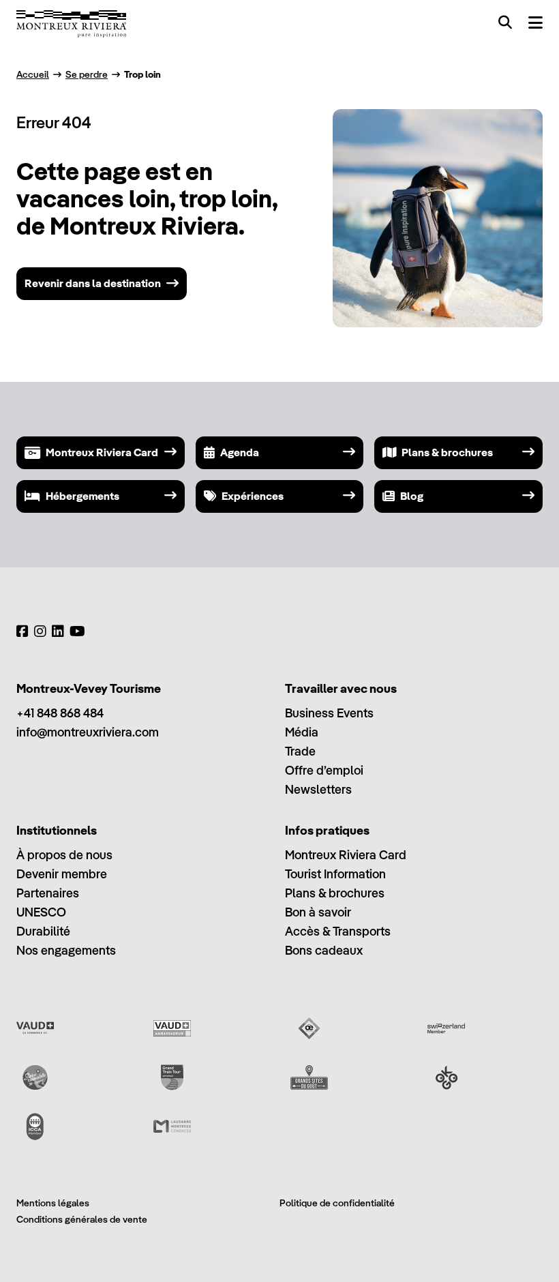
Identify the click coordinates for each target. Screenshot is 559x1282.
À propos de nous (64, 855)
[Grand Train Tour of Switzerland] (172, 1077)
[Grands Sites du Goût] (309, 1077)
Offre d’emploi (324, 770)
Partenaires (47, 893)
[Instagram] (40, 631)
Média (301, 732)
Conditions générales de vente (81, 1219)
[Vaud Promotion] (35, 1028)
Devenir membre (61, 874)
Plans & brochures (334, 893)
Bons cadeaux (324, 950)
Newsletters (318, 789)
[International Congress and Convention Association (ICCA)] (35, 1126)
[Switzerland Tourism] (446, 1028)
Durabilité (43, 931)
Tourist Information (335, 874)
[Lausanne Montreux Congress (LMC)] (172, 1126)
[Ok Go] (446, 1077)
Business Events (329, 713)
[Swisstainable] (35, 1077)
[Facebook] (22, 631)
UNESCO (41, 912)
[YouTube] (77, 631)
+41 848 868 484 (60, 713)
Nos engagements (66, 950)
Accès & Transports (338, 931)
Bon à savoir (318, 912)
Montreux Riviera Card (345, 855)
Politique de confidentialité (337, 1203)
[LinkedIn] (58, 631)
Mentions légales (52, 1203)
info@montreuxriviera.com (87, 732)
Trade (300, 751)
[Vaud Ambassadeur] (172, 1028)
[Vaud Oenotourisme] (309, 1028)
